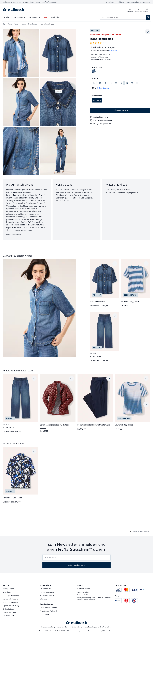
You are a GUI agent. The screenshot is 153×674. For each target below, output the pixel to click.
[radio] (93, 71)
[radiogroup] (120, 69)
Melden (31, 574)
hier (146, 527)
